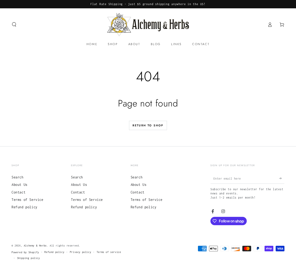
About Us (20, 185)
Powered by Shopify (25, 252)
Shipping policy (28, 258)
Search (18, 177)
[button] (14, 24)
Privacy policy (80, 252)
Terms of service (109, 252)
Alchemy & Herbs (35, 245)
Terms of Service (27, 200)
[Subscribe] (281, 178)
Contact (18, 192)
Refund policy (24, 207)
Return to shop (148, 125)
